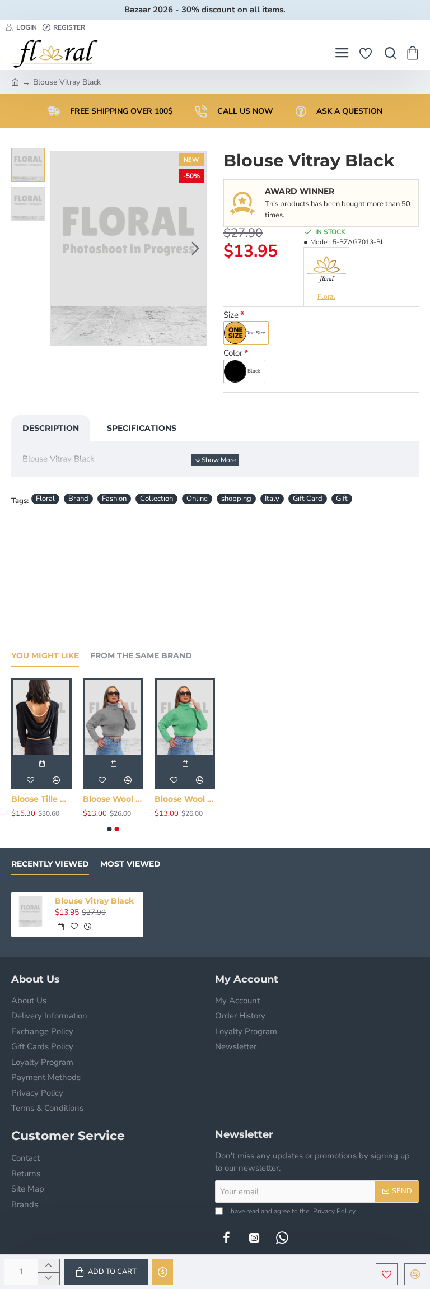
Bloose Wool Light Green (185, 799)
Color (232, 353)
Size (231, 315)
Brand (78, 499)
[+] (48, 1265)
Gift (342, 499)
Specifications (141, 428)
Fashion (114, 499)
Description (50, 428)
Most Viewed (130, 864)
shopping (236, 499)
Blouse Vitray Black (94, 901)
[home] (15, 81)
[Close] (301, 9)
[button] (61, 248)
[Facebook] (226, 1237)
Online (197, 499)
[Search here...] (388, 53)
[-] (48, 1278)
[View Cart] (414, 53)
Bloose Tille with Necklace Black (41, 799)
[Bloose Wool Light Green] (185, 717)
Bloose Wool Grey (113, 799)
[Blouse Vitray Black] (30, 911)
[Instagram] (254, 1237)
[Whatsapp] (282, 1237)
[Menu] (341, 53)
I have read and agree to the (291, 1211)
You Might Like (45, 655)
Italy (272, 499)
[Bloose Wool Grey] (113, 717)
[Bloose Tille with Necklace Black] (41, 717)
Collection (156, 499)
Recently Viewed (50, 864)
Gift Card (307, 499)
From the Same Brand (141, 655)
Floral (45, 499)
